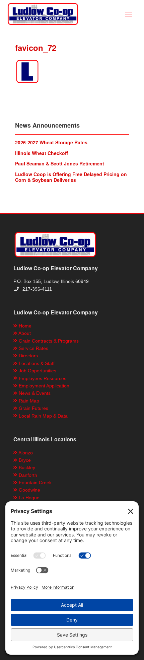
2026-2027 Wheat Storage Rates (51, 142)
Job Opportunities (36, 370)
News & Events (34, 393)
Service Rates (32, 348)
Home (24, 325)
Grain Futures (32, 408)
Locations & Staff (36, 363)
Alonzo (25, 452)
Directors (27, 355)
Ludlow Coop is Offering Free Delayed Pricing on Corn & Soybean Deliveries (71, 177)
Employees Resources (41, 378)
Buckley (26, 467)
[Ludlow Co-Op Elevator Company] (43, 13)
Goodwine (28, 490)
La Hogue (28, 497)
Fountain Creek (34, 482)
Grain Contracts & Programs (48, 341)
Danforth (27, 475)
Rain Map (28, 401)
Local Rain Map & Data (42, 416)
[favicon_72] (72, 71)
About (24, 333)
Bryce (24, 460)
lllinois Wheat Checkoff (41, 153)
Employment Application (43, 385)
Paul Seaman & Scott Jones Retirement (59, 163)
